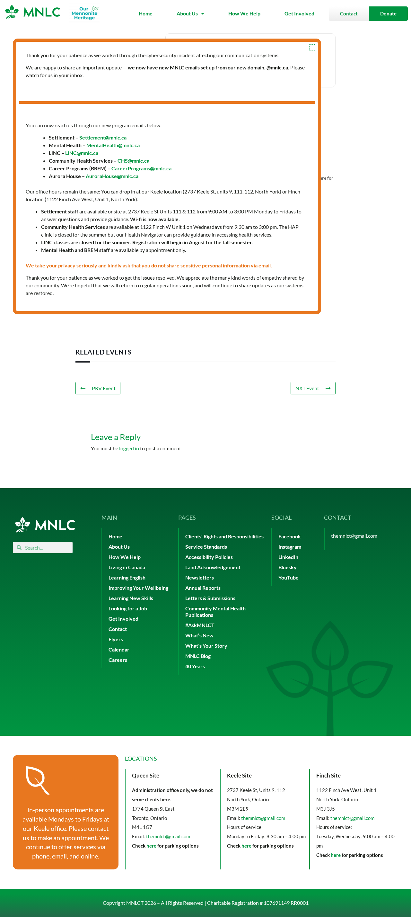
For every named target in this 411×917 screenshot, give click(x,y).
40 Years (195, 666)
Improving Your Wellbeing (138, 588)
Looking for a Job (128, 608)
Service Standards (206, 547)
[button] (312, 47)
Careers (118, 660)
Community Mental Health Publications (215, 611)
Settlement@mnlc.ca (103, 137)
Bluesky (287, 567)
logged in (129, 448)
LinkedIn (288, 557)
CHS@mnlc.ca (133, 160)
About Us (187, 13)
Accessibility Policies (209, 557)
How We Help (244, 13)
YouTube (288, 577)
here (151, 846)
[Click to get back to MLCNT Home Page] (45, 524)
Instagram (289, 547)
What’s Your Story (206, 646)
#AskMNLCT (199, 625)
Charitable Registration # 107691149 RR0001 (258, 903)
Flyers (116, 639)
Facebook (289, 536)
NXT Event (307, 388)
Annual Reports (203, 588)
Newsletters (199, 577)
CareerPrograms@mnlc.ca (141, 168)
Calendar (119, 649)
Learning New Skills (131, 598)
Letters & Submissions (210, 598)
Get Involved (299, 13)
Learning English (127, 577)
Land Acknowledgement (212, 567)
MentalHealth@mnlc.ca (113, 145)
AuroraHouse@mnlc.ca (112, 176)
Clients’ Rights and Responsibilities (224, 536)
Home (146, 13)
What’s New (199, 635)
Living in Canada (127, 567)
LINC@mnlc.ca (81, 153)
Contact (118, 629)
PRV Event (104, 388)
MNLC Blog (198, 656)
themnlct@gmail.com (354, 536)
